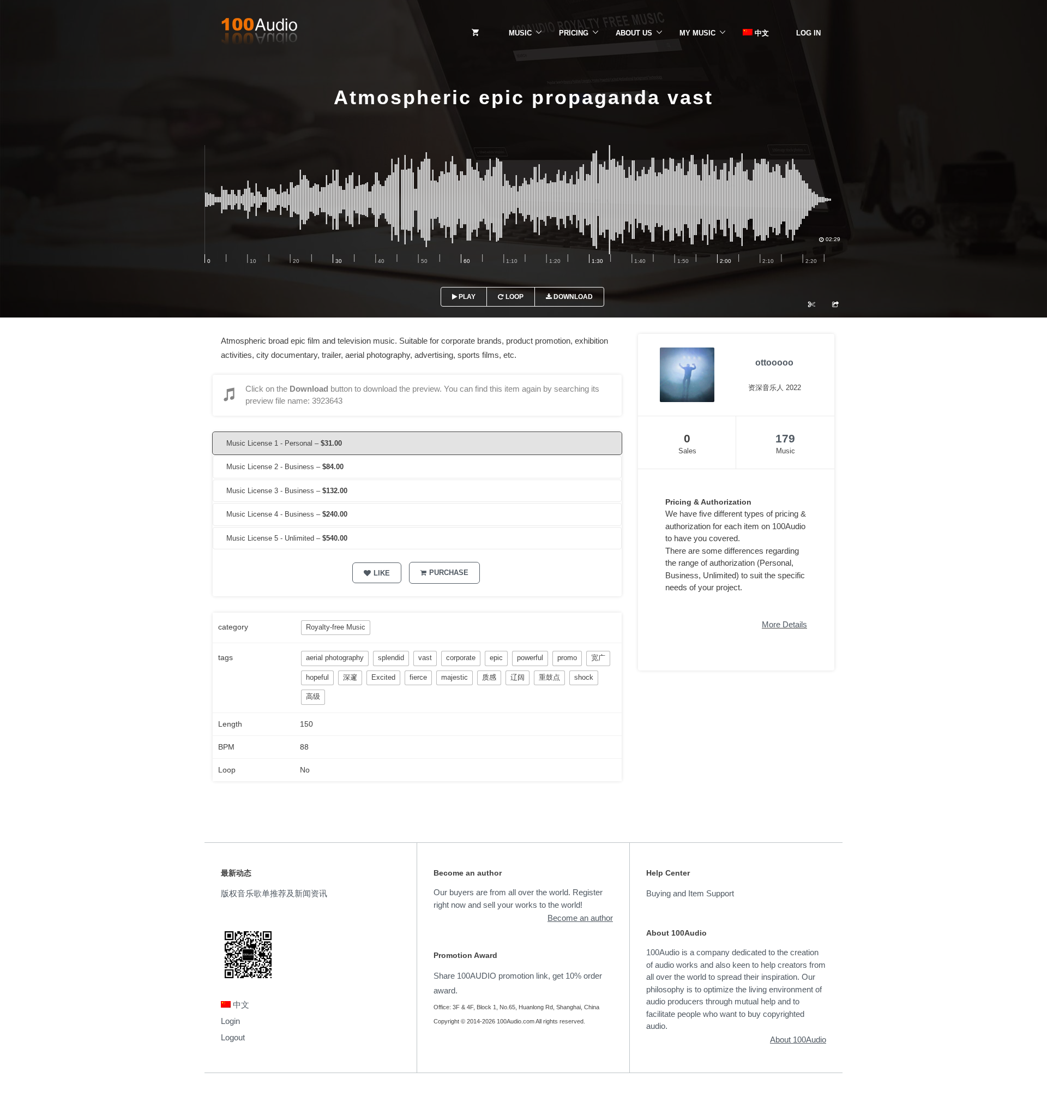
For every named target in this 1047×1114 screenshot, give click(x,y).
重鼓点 (549, 677)
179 (785, 438)
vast (425, 658)
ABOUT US (634, 33)
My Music (697, 33)
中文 (761, 33)
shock (583, 677)
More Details (784, 624)
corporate (461, 658)
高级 (313, 696)
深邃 (350, 677)
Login (230, 1021)
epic (496, 658)
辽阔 (517, 677)
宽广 (598, 658)
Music (520, 33)
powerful (530, 658)
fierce (418, 677)
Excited (383, 677)
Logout (233, 1037)
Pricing (573, 33)
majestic (454, 677)
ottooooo (774, 362)
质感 (489, 677)
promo (567, 658)
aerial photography (335, 658)
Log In (808, 33)
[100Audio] (259, 33)
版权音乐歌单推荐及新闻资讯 (274, 893)
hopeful (317, 677)
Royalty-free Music (335, 627)
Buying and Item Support (690, 893)
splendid (391, 658)
